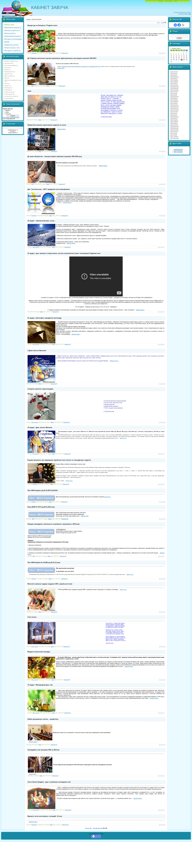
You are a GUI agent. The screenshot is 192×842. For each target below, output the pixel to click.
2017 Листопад (174, 138)
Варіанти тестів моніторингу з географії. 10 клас (45, 816)
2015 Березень (174, 96)
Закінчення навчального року (13, 80)
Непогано (8, 114)
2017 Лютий (173, 134)
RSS (189, 14)
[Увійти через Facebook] (179, 25)
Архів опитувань (14, 117)
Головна (160, 1)
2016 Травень (174, 119)
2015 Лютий (173, 95)
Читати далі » (61, 68)
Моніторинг (8, 87)
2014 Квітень (173, 78)
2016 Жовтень (174, 128)
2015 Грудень (174, 111)
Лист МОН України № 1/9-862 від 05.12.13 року (44, 562)
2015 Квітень (173, 98)
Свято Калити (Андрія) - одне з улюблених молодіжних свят (49, 782)
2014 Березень (174, 76)
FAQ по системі (178, 152)
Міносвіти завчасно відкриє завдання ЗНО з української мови (50, 584)
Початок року (8, 94)
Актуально (7, 63)
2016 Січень (173, 113)
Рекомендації (8, 98)
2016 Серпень (174, 124)
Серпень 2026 (176, 48)
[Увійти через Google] (183, 25)
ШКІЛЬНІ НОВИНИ (10, 61)
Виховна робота (9, 71)
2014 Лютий (173, 75)
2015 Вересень (174, 106)
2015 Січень (173, 93)
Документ (7, 73)
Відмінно (7, 110)
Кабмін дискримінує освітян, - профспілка (43, 719)
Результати (6, 117)
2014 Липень (173, 83)
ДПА (6, 78)
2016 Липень (173, 123)
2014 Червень (174, 81)
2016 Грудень (174, 131)
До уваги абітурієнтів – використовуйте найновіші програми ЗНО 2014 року (55, 156)
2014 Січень (173, 73)
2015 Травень (174, 100)
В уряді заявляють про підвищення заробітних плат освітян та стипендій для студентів (59, 460)
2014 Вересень (174, 86)
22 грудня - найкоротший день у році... (41, 221)
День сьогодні (8, 76)
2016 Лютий (173, 115)
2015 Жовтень (174, 108)
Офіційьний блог (178, 149)
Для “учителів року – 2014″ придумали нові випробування (49, 189)
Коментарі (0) (65, 53)
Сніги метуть (32, 617)
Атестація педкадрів (10, 65)
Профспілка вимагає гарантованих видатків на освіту (47, 125)
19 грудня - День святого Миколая (40, 427)
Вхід (175, 1)
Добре (7, 112)
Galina (50, 53)
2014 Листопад (174, 90)
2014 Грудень (174, 91)
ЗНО (6, 83)
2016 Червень (174, 121)
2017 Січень (173, 133)
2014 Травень (174, 80)
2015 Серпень (174, 105)
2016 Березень (174, 116)
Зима (29, 91)
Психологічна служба (11, 96)
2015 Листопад (174, 110)
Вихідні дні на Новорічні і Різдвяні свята (42, 25)
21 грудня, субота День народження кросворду (44, 318)
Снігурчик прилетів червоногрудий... (41, 389)
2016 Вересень (174, 126)
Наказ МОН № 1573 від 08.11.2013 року (41, 507)
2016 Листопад (174, 129)
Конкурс (7, 85)
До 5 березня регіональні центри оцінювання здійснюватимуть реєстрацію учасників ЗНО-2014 (62, 58)
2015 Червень (174, 101)
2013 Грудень (174, 71)
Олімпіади (7, 90)
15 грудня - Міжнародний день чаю (40, 685)
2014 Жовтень (174, 88)
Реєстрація (169, 1)
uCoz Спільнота (178, 150)
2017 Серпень (174, 136)
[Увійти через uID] (175, 25)
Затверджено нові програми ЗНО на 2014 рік (43, 750)
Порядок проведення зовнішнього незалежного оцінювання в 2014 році (53, 524)
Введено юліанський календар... (39, 652)
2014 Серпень (174, 85)
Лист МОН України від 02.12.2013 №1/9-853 (43, 490)
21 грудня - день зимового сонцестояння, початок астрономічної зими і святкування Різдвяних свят (64, 253)
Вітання (7, 69)
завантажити (107, 496)
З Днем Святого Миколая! (37, 350)
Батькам (7, 67)
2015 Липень (173, 103)
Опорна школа (9, 92)
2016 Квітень (173, 118)
